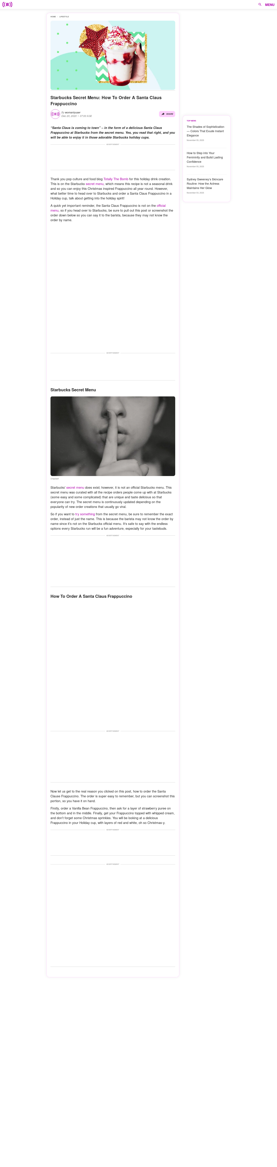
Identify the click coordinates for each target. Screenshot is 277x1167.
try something (85, 514)
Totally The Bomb (116, 179)
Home (53, 16)
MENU (269, 4)
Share (169, 114)
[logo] (7, 4)
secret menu (95, 183)
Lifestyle (64, 16)
